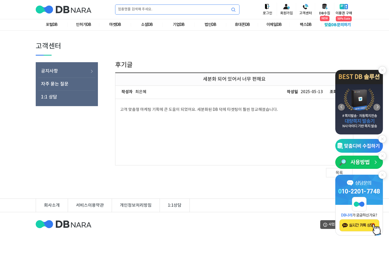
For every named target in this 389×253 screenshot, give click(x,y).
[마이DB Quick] (359, 145)
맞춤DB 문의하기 (337, 24)
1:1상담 (175, 205)
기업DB (178, 24)
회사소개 (52, 205)
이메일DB (274, 24)
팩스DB (305, 24)
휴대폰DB (242, 24)
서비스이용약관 (90, 205)
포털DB (51, 24)
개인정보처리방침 (136, 205)
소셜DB (147, 24)
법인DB (210, 24)
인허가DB (83, 24)
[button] (376, 106)
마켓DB (115, 24)
